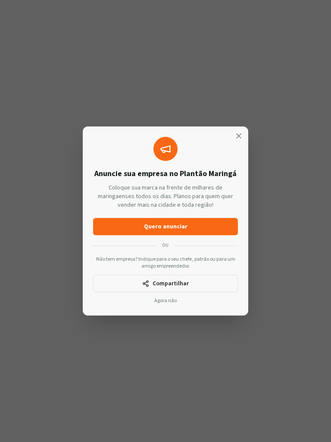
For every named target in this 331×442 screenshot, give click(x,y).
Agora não (165, 300)
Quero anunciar (165, 226)
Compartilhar (171, 283)
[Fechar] (238, 136)
